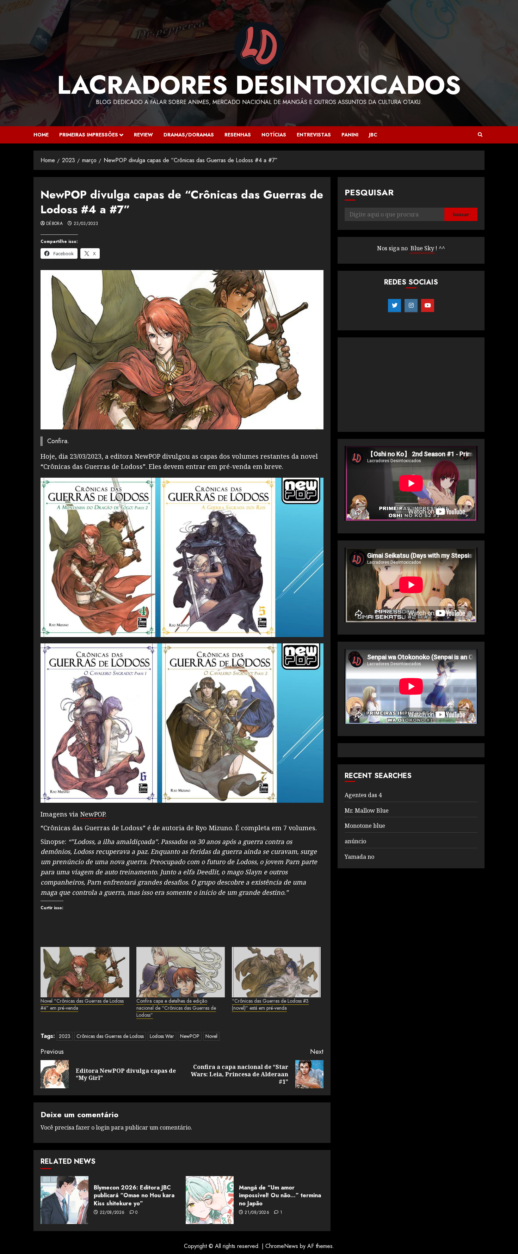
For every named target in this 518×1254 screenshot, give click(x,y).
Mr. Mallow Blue (367, 810)
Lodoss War (162, 1036)
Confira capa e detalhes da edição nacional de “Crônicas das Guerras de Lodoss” (176, 1008)
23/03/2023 (86, 224)
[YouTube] (427, 305)
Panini (349, 134)
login (103, 1127)
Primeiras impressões (88, 134)
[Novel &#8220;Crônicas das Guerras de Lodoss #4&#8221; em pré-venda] (85, 972)
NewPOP (92, 814)
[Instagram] (411, 305)
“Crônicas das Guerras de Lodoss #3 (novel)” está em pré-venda (270, 1004)
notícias (273, 134)
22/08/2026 (112, 1213)
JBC (373, 134)
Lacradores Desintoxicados (259, 85)
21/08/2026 (257, 1213)
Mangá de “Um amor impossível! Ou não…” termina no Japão (280, 1195)
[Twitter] (394, 305)
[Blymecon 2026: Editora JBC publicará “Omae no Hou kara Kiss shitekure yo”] (64, 1200)
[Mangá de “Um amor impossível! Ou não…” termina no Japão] (210, 1200)
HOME (41, 134)
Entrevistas (314, 134)
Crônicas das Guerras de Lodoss (110, 1036)
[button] (480, 134)
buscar (461, 214)
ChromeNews (281, 1246)
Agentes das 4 (363, 795)
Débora (54, 224)
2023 (64, 1036)
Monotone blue (365, 826)
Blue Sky (422, 248)
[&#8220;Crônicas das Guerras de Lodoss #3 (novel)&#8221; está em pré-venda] (276, 972)
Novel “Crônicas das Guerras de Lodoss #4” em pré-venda (82, 1004)
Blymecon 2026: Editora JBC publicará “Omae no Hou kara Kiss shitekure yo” (134, 1195)
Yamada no (359, 857)
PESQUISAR (369, 192)
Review (143, 134)
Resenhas (237, 134)
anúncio (355, 841)
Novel (211, 1036)
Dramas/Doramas (189, 134)
